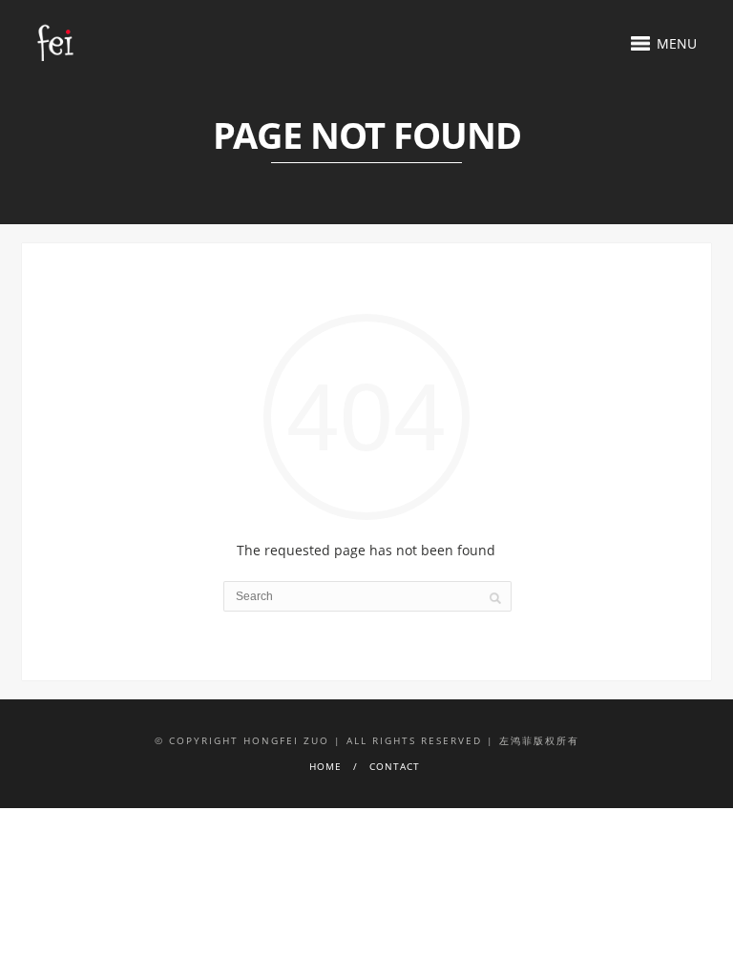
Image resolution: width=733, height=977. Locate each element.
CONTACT (394, 766)
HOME (325, 766)
